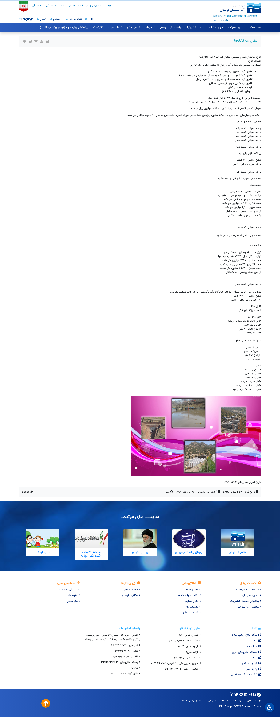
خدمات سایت (115, 27)
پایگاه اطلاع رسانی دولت (244, 635)
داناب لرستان (131, 590)
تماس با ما (150, 27)
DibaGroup (225, 706)
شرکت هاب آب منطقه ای (244, 675)
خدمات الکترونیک (195, 27)
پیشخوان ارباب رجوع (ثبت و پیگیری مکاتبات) (64, 27)
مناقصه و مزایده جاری (247, 607)
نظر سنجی (72, 601)
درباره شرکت (234, 27)
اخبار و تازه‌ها (191, 590)
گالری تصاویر (191, 601)
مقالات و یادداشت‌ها (187, 595)
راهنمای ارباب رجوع (170, 27)
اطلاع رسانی (133, 27)
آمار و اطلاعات (216, 27)
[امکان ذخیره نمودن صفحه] (30, 41)
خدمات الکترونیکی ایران (245, 652)
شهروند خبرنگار (190, 612)
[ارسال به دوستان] (41, 41)
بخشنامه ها (192, 607)
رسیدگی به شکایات (68, 590)
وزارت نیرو (252, 669)
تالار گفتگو (98, 27)
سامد (255, 640)
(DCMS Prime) (241, 706)
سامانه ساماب (251, 646)
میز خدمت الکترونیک (247, 590)
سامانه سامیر (251, 658)
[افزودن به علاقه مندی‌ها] (36, 41)
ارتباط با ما (72, 595)
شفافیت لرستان (130, 595)
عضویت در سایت (250, 595)
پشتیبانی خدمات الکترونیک (244, 601)
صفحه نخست (253, 27)
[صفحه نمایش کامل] (24, 41)
